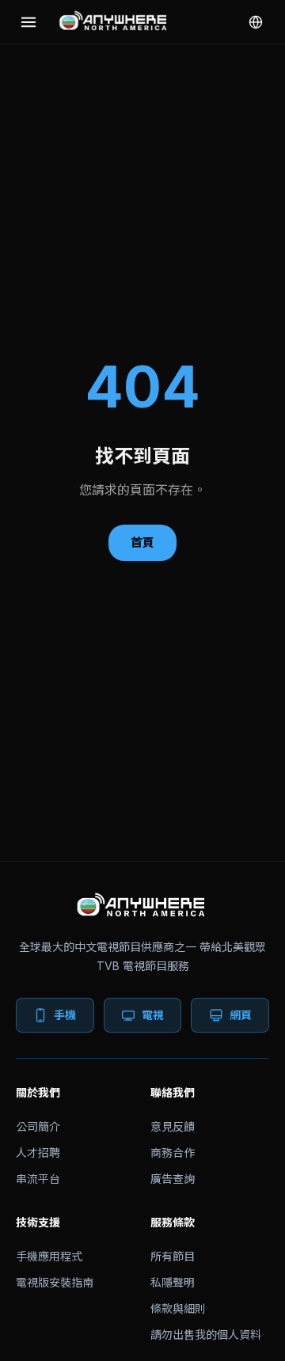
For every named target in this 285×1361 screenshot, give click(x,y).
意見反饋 (172, 1126)
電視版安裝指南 (54, 1282)
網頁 (241, 1015)
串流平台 (38, 1178)
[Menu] (28, 22)
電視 (153, 1015)
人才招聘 (38, 1152)
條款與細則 (178, 1308)
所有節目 (172, 1256)
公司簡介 (38, 1126)
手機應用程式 (49, 1256)
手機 (65, 1015)
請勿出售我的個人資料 (205, 1334)
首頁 (142, 542)
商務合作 (172, 1152)
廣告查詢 (172, 1178)
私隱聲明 (172, 1282)
